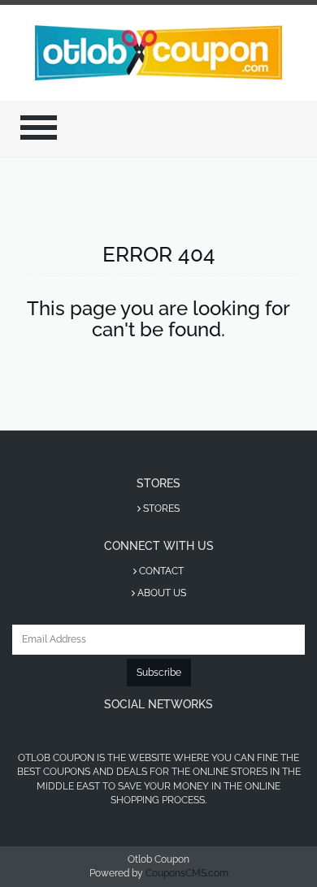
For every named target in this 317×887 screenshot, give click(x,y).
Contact (160, 571)
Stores (160, 508)
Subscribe (159, 672)
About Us (160, 593)
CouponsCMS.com (186, 873)
